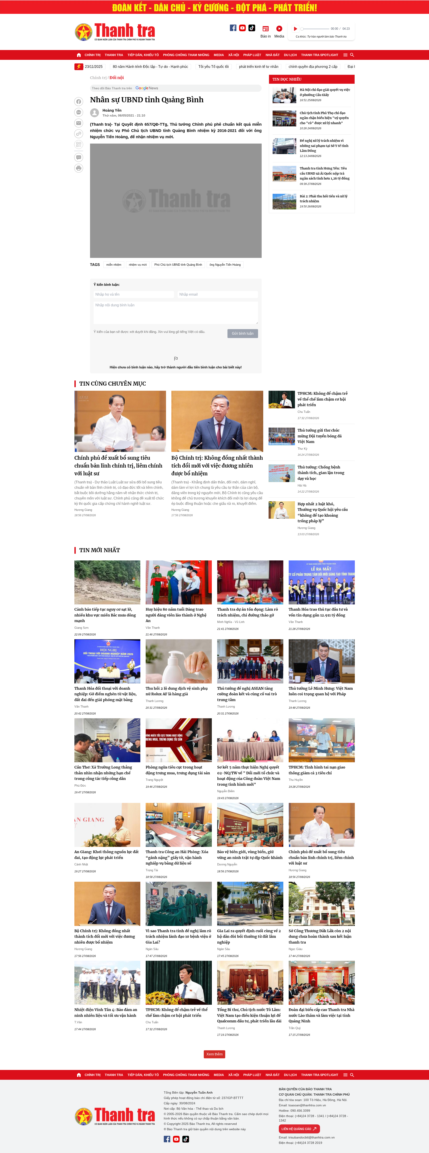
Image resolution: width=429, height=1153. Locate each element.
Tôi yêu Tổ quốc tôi (193, 67)
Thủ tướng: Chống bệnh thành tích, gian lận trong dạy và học (321, 473)
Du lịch (290, 55)
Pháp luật (252, 55)
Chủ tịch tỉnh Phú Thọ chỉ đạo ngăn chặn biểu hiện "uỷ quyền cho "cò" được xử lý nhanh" (324, 118)
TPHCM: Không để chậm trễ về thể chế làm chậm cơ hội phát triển (323, 399)
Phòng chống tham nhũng (186, 55)
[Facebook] (233, 28)
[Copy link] (78, 133)
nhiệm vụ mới (138, 264)
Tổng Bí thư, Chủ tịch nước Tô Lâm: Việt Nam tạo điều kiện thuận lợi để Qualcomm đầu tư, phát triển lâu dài (249, 1015)
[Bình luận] (78, 157)
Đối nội (116, 77)
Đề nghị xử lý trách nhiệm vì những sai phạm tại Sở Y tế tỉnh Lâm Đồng (324, 146)
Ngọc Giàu (295, 949)
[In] (78, 168)
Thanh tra (114, 55)
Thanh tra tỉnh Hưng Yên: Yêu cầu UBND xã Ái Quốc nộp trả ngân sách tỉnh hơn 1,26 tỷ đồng (325, 173)
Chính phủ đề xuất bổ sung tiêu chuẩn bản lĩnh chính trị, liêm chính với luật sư (118, 466)
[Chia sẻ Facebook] (78, 101)
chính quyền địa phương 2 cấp (293, 67)
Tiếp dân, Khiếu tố (143, 55)
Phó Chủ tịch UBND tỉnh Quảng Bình (178, 264)
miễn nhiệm (113, 264)
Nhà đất (273, 55)
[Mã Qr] (78, 144)
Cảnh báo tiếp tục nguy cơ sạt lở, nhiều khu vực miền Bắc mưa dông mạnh (105, 615)
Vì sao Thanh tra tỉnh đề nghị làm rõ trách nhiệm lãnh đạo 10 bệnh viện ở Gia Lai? (178, 936)
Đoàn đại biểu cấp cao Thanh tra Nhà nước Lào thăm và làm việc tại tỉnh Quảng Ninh (321, 1015)
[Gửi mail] (78, 123)
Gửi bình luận (243, 333)
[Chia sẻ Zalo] (78, 112)
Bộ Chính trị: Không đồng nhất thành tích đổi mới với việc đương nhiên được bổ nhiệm (217, 466)
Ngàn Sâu (152, 949)
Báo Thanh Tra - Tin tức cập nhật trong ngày (114, 32)
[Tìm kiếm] (352, 55)
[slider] (315, 29)
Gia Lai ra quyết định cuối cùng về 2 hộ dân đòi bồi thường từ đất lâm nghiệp (249, 936)
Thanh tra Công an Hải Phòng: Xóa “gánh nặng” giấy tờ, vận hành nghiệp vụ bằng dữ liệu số (177, 857)
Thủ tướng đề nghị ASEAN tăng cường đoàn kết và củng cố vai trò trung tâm (247, 694)
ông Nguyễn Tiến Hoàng (225, 264)
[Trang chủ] (78, 55)
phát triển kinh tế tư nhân (238, 67)
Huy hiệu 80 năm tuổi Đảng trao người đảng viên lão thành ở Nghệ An (176, 615)
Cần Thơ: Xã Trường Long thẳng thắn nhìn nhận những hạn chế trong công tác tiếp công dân (103, 773)
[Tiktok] (251, 28)
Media (219, 55)
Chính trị (93, 55)
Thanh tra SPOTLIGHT (319, 55)
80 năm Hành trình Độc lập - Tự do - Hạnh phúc (130, 67)
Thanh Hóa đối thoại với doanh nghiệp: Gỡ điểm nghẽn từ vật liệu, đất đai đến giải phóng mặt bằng (105, 694)
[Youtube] (242, 28)
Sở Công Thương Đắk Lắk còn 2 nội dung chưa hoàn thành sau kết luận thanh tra (320, 936)
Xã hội (233, 55)
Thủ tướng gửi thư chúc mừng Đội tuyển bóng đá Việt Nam (320, 436)
